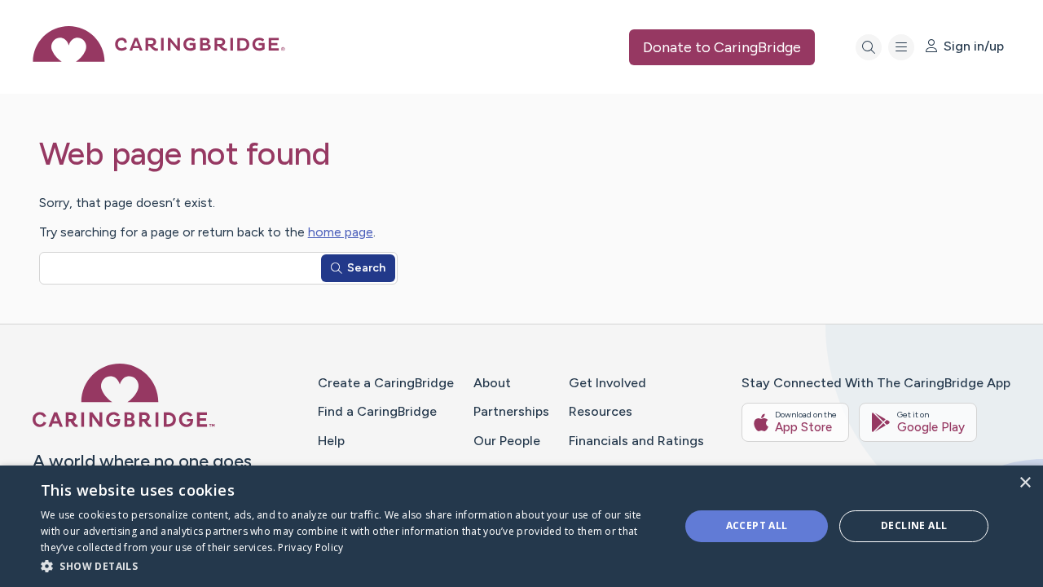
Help (331, 440)
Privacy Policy (310, 547)
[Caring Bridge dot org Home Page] (159, 57)
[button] (351, 565)
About (492, 383)
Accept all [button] (757, 525)
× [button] (1025, 483)
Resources (600, 411)
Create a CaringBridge (386, 383)
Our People (506, 440)
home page (340, 232)
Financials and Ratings (636, 440)
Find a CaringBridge (377, 411)
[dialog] (521, 526)
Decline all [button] (914, 525)
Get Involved (607, 383)
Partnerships (511, 411)
